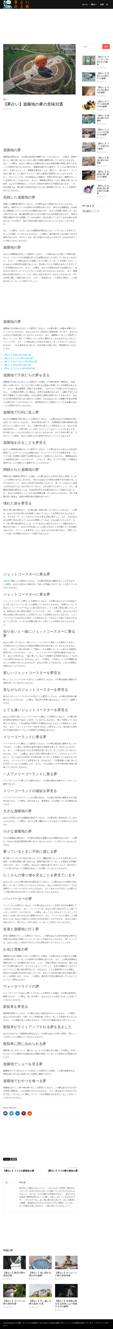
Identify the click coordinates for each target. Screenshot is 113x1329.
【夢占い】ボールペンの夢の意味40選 (66, 1274)
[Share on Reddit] (29, 1113)
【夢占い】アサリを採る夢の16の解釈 (103, 104)
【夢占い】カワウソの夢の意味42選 (14, 1302)
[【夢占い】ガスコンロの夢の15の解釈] (88, 130)
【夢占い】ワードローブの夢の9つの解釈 (103, 61)
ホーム (85, 4)
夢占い (94, 4)
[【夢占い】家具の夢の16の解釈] (88, 158)
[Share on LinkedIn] (17, 1113)
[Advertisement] (56, 24)
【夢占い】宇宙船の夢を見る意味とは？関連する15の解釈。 (66, 1304)
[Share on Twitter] (11, 1113)
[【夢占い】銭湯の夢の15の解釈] (88, 116)
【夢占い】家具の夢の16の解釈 (103, 160)
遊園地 (13, 1159)
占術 (102, 4)
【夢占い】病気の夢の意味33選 (17, 355)
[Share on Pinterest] (23, 1113)
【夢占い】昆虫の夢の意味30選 (17, 365)
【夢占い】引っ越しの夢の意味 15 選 (40, 1302)
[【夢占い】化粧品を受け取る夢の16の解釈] (88, 186)
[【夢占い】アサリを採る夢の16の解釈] (88, 102)
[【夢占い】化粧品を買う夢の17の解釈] (88, 172)
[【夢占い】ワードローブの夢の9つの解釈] (88, 57)
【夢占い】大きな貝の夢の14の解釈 (103, 90)
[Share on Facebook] (5, 1113)
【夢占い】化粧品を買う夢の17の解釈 (103, 174)
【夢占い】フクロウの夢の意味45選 (19, 368)
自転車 (6, 581)
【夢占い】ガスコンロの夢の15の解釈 (103, 132)
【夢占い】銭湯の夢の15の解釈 (103, 118)
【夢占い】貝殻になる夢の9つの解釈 (103, 76)
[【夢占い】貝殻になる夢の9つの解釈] (88, 73)
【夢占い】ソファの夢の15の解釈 (103, 146)
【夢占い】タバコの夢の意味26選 (18, 358)
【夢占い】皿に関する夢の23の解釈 (40, 1274)
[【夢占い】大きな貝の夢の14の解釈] (88, 87)
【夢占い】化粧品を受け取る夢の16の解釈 (103, 190)
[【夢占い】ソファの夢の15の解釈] (88, 144)
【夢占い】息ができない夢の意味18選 (20, 361)
